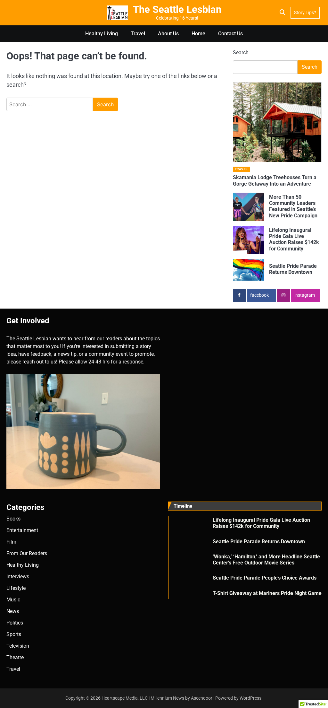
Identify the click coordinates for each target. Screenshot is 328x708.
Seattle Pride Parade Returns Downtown (293, 269)
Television (17, 646)
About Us (168, 34)
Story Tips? (305, 12)
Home (198, 34)
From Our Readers (26, 553)
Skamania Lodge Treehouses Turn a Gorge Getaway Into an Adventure (274, 180)
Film (11, 542)
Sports (13, 634)
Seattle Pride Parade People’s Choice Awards (264, 578)
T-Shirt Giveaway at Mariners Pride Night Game (267, 593)
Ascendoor (201, 698)
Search (241, 52)
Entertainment (22, 530)
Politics (14, 623)
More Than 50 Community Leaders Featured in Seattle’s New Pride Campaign (293, 206)
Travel (138, 34)
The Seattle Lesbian (177, 9)
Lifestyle (16, 588)
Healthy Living (101, 34)
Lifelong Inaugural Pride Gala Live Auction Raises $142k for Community (294, 239)
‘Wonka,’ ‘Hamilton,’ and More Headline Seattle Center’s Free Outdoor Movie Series (266, 560)
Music (13, 600)
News (12, 611)
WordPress (250, 698)
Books (13, 519)
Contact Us (230, 34)
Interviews (17, 576)
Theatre (15, 657)
